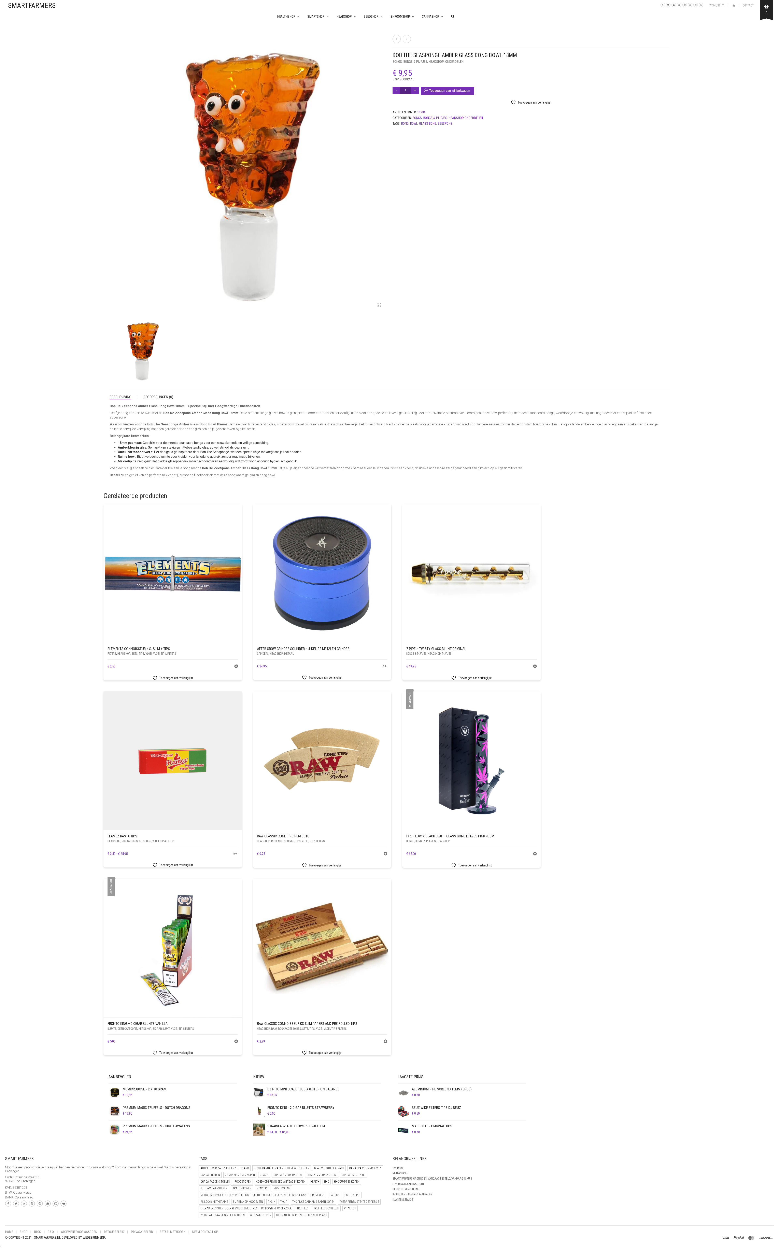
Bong (405, 123)
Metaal (289, 653)
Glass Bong (427, 123)
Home (9, 1232)
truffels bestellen (326, 1208)
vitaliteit (350, 1208)
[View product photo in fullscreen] (379, 305)
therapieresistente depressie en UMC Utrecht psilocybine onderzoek (246, 1208)
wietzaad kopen (260, 1215)
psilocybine (352, 1195)
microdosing (282, 1188)
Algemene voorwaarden (79, 1232)
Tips (141, 653)
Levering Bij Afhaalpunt (408, 1183)
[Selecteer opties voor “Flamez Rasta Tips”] (235, 854)
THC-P (283, 1201)
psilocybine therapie (214, 1201)
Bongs (397, 62)
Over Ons (398, 1168)
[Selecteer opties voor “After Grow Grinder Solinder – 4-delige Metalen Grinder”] (384, 666)
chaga (264, 1175)
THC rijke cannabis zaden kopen (313, 1201)
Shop (23, 1232)
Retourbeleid (114, 1232)
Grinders (263, 653)
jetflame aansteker (213, 1188)
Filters (112, 653)
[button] (236, 666)
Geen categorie (127, 1028)
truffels (303, 1208)
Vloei (148, 653)
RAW (274, 1028)
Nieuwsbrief (400, 1173)
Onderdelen (454, 62)
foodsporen (243, 1181)
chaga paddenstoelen (215, 1181)
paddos (335, 1195)
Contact (748, 5)
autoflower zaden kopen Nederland (224, 1168)
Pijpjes (447, 653)
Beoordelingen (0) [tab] (158, 397)
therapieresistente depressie (359, 1201)
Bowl (414, 123)
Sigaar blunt (161, 1028)
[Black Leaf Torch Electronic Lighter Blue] (407, 39)
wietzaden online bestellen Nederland (301, 1215)
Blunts (112, 1028)
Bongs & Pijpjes (415, 62)
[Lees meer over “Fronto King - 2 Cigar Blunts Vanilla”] (236, 1041)
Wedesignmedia (94, 1237)
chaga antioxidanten (287, 1175)
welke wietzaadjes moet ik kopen (222, 1215)
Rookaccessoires (133, 841)
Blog (37, 1232)
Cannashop (430, 16)
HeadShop (344, 16)
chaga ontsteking (353, 1175)
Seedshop (371, 16)
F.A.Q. (51, 1232)
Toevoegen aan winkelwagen (449, 91)
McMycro (262, 1188)
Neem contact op (205, 1232)
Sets (135, 653)
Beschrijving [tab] (120, 397)
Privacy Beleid (142, 1232)
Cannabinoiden (210, 1175)
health (314, 1181)
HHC (326, 1181)
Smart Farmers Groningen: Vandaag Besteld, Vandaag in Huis (432, 1178)
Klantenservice (403, 1199)
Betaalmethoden (172, 1232)
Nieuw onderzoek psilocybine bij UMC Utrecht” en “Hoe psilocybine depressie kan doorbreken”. (262, 1195)
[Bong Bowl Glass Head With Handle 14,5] (397, 39)
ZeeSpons (445, 123)
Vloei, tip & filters (164, 653)
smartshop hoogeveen (248, 1201)
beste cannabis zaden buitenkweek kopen (281, 1168)
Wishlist (715, 5)
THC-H (271, 1201)
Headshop (436, 62)
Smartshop (316, 16)
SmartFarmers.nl (47, 1237)
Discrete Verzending (406, 1189)
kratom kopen (241, 1188)
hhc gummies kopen (346, 1181)
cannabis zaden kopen (240, 1175)
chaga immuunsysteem (321, 1175)
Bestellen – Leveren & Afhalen (412, 1194)
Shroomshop (400, 16)
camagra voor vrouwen (365, 1168)
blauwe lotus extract (329, 1168)
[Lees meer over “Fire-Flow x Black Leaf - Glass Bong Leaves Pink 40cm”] (535, 854)
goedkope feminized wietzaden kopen (280, 1181)
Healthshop (286, 16)
